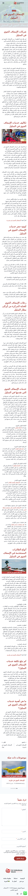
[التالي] (4, 774)
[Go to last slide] (24, 774)
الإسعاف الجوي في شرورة (14, 220)
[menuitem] (7, 881)
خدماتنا (15, 878)
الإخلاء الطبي (18, 427)
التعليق (23, 809)
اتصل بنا (14, 881)
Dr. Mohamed (16, 21)
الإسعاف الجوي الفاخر (14, 482)
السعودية (14, 10)
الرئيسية (22, 878)
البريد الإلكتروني (21, 839)
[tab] (15, 788)
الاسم (24, 831)
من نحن (21, 881)
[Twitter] (21, 893)
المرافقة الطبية (19, 448)
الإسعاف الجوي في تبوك (7, 745)
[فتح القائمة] (3, 3)
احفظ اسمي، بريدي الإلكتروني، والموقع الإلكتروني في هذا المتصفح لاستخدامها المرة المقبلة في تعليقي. (14, 852)
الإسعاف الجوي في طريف (14, 655)
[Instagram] (17, 893)
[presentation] (14, 769)
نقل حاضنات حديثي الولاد (17, 524)
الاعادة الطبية (16, 465)
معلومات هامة (7, 878)
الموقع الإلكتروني (21, 846)
